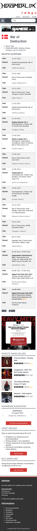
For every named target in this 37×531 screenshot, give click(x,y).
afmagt (27, 48)
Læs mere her (18, 470)
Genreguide (9, 514)
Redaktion (9, 510)
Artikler (8, 516)
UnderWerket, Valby (18, 265)
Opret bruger (26, 17)
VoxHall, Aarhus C (18, 149)
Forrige (4, 310)
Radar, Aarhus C (17, 98)
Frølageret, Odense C (19, 231)
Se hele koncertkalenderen (18, 423)
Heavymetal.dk (18, 6)
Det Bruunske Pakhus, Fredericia (19, 283)
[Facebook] (22, 13)
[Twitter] (25, 13)
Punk (12, 46)
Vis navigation (2, 20)
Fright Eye (22, 50)
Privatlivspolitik (11, 520)
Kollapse (9, 50)
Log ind (18, 17)
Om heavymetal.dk (12, 508)
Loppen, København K (19, 83)
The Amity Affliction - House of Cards (22, 382)
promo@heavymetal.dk (15, 499)
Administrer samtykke (13, 522)
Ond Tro (15, 50)
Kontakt (34, 17)
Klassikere (9, 512)
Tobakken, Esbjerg (18, 130)
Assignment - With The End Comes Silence (22, 371)
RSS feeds (9, 518)
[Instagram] (29, 13)
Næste (12, 310)
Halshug (21, 48)
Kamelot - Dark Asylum (23, 393)
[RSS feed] (35, 13)
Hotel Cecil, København (20, 182)
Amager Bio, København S (17, 416)
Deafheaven (17, 411)
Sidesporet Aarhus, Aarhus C (21, 164)
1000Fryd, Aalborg (18, 68)
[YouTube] (32, 13)
